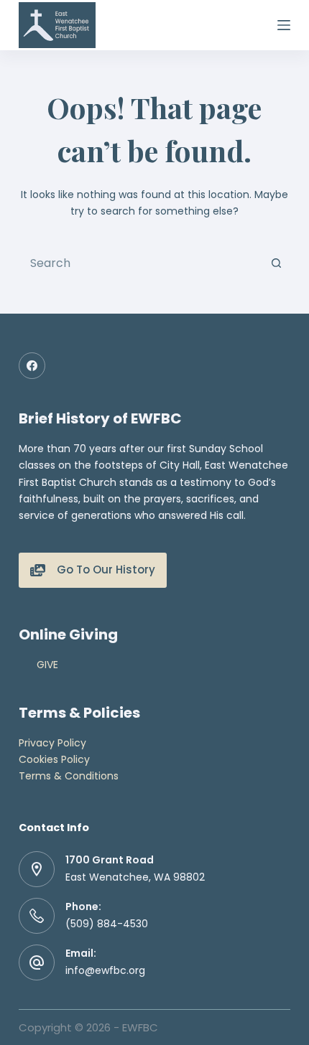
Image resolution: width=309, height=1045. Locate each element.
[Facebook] (32, 366)
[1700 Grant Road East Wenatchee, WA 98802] (37, 869)
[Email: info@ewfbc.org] (37, 962)
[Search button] (276, 262)
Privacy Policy (52, 743)
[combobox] (140, 262)
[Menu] (283, 25)
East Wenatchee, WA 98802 (135, 877)
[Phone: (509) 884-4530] (37, 916)
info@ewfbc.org (105, 970)
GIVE (47, 664)
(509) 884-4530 (106, 924)
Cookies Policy (54, 759)
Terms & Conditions (69, 776)
